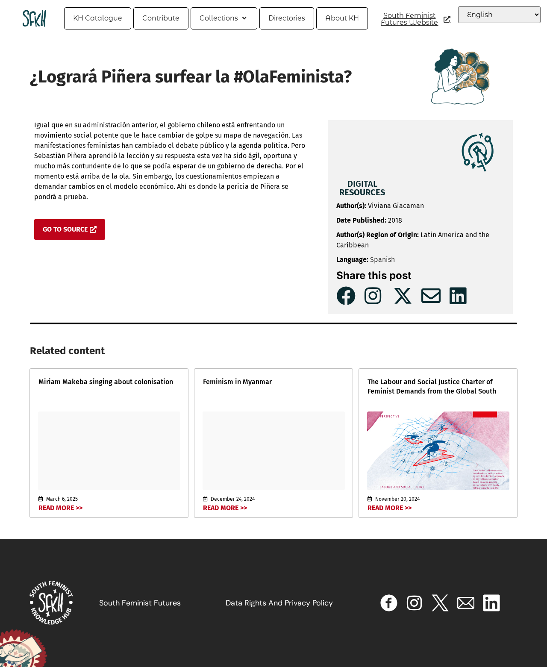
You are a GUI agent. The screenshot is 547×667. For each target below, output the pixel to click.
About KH (342, 18)
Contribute (160, 18)
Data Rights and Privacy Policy (279, 603)
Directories (286, 18)
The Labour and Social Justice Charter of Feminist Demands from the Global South (432, 386)
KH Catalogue (97, 18)
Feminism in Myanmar (237, 382)
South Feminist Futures (140, 603)
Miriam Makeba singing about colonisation (105, 382)
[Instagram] (414, 602)
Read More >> (60, 508)
